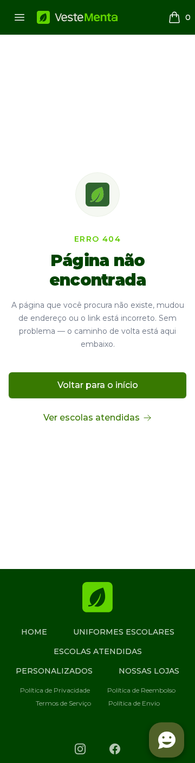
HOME (34, 632)
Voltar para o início (97, 385)
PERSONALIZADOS (54, 671)
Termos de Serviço (63, 703)
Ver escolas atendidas (91, 417)
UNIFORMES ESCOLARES (123, 632)
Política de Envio (134, 703)
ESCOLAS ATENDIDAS (98, 651)
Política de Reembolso (141, 690)
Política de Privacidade (55, 690)
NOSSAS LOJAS (149, 671)
